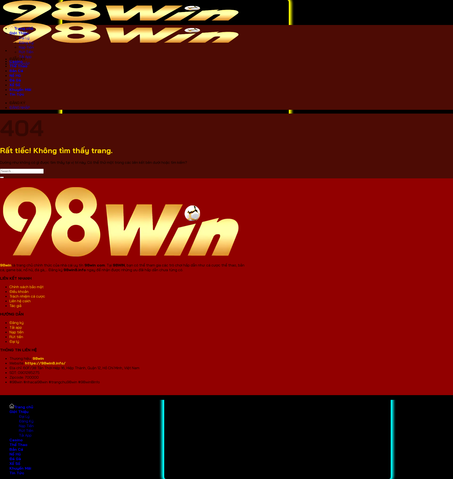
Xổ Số (14, 84)
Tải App (25, 56)
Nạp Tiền (26, 47)
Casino (16, 440)
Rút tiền (16, 336)
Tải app (15, 327)
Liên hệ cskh (20, 301)
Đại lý (14, 341)
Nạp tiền (17, 332)
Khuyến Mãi (20, 89)
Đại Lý (24, 37)
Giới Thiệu (19, 33)
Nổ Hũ (15, 75)
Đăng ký (17, 322)
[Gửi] (2, 177)
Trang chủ (23, 28)
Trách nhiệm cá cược (27, 296)
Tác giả (15, 305)
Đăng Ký (26, 42)
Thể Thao (18, 66)
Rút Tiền (26, 51)
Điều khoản (19, 291)
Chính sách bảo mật (26, 286)
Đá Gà (15, 80)
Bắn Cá (16, 70)
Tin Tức (16, 94)
